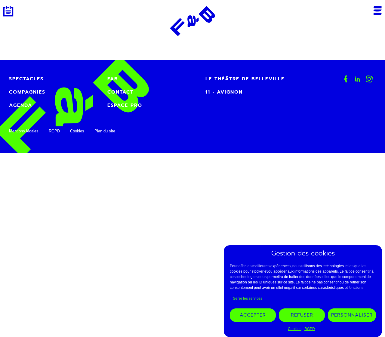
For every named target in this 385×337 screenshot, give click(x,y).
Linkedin (357, 79)
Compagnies (27, 92)
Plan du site (104, 131)
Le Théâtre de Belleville (245, 78)
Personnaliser (352, 315)
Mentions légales (23, 131)
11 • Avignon (224, 92)
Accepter (253, 315)
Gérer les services (247, 299)
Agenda (8, 11)
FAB (112, 78)
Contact (120, 92)
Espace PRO (124, 105)
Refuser (302, 315)
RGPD (309, 329)
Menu (377, 10)
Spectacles (26, 78)
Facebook (345, 79)
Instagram (369, 79)
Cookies (294, 329)
